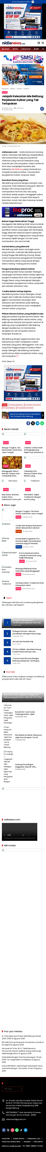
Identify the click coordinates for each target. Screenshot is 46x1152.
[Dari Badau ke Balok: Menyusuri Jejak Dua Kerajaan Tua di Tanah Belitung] (8, 737)
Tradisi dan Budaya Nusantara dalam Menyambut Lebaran (29, 526)
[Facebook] (28, 423)
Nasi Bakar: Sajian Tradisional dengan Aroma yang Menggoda (32, 497)
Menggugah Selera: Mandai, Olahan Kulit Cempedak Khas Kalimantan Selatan (11, 473)
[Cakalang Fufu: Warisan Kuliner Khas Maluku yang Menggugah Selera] (34, 462)
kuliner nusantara (34, 405)
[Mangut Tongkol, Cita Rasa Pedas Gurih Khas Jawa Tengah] (12, 439)
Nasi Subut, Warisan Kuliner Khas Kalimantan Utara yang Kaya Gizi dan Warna (12, 497)
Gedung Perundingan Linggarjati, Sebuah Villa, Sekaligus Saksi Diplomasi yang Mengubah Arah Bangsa (28, 765)
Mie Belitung (17, 169)
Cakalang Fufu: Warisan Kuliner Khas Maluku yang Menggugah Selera (33, 473)
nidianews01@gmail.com (16, 1119)
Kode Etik (6, 1138)
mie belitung (10, 408)
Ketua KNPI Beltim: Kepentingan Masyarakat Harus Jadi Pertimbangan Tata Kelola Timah (22, 1067)
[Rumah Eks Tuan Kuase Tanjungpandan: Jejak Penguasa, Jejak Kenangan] (8, 714)
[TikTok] (21, 1130)
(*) (17, 356)
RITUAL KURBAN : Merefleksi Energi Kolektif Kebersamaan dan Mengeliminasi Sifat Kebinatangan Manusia (27, 650)
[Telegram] (38, 423)
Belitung (18, 547)
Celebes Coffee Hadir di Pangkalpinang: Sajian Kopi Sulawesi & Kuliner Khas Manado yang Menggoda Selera (34, 450)
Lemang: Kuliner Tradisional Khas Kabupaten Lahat (30, 584)
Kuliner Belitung (17, 405)
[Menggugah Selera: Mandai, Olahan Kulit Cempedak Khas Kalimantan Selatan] (12, 462)
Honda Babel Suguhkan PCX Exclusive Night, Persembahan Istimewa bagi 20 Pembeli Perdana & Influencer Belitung (28, 542)
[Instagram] (12, 1130)
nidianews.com (7, 108)
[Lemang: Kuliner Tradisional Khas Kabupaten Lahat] (8, 586)
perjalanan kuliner (26, 408)
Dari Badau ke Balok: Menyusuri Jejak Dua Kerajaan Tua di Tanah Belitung (28, 736)
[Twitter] (33, 423)
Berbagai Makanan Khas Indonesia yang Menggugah (28, 569)
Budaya (18, 531)
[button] (38, 42)
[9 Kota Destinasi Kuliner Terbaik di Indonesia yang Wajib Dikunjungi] (9, 557)
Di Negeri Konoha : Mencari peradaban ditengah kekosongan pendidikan (27, 632)
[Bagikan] (42, 109)
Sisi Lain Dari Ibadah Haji (23, 641)
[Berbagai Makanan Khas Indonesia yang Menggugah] (8, 572)
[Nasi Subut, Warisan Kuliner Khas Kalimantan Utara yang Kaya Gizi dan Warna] (12, 486)
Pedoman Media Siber (11, 1141)
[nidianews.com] (13, 43)
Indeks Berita (18, 1138)
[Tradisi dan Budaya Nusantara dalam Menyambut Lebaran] (8, 529)
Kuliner (4, 92)
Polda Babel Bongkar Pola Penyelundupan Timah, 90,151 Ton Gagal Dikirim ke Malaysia (22, 1058)
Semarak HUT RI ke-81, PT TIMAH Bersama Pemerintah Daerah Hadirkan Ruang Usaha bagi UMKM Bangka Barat (21, 1051)
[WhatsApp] (42, 423)
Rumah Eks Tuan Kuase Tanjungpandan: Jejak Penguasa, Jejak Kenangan (26, 713)
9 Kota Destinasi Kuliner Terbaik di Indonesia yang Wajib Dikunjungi (30, 555)
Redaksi (27, 1141)
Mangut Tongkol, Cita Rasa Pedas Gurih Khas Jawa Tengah (12, 450)
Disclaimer (38, 1141)
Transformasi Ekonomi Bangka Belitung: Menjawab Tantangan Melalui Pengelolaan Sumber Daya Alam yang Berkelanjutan (27, 659)
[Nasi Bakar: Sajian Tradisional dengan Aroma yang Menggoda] (34, 486)
